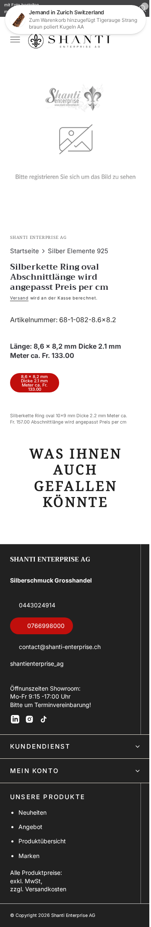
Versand (19, 291)
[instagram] (29, 719)
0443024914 (37, 605)
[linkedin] (15, 719)
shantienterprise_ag (37, 663)
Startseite (24, 245)
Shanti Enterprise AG (73, 915)
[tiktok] (44, 719)
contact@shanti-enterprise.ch (60, 646)
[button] (14, 40)
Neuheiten (32, 812)
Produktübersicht (42, 841)
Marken (28, 855)
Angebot (30, 826)
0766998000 (46, 625)
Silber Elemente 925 (78, 245)
